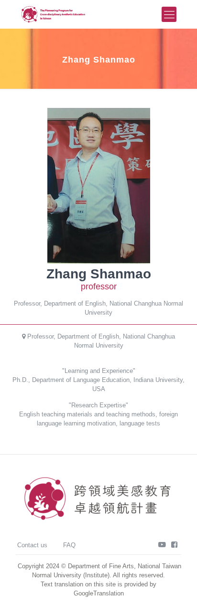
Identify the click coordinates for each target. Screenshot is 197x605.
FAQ (69, 545)
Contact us (32, 545)
